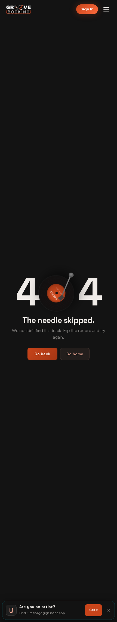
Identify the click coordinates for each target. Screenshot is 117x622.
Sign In (87, 9)
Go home (74, 353)
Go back (42, 353)
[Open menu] (106, 9)
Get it (93, 610)
